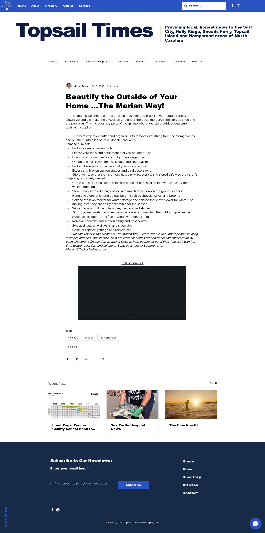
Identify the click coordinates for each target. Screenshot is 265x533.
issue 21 (89, 337)
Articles (190, 485)
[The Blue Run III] (191, 404)
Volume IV (179, 61)
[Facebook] (232, 6)
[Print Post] (103, 359)
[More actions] (197, 86)
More (195, 61)
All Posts (53, 61)
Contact (190, 493)
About (188, 469)
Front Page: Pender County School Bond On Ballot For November (73, 427)
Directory (191, 477)
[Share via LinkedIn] (85, 359)
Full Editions (72, 61)
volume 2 (73, 337)
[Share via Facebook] (67, 359)
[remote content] (132, 293)
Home (188, 461)
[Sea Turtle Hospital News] (133, 404)
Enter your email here (69, 468)
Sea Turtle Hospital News (128, 427)
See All (213, 383)
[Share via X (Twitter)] (76, 359)
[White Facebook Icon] (52, 510)
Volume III (159, 61)
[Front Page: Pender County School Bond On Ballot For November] (74, 404)
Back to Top (5, 517)
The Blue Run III (183, 425)
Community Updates (98, 61)
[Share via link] (94, 359)
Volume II (140, 61)
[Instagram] (238, 6)
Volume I (123, 61)
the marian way (108, 337)
